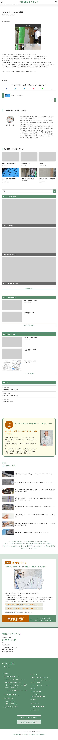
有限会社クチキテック (29, 2)
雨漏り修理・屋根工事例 (39, 696)
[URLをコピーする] (51, 88)
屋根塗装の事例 (37, 694)
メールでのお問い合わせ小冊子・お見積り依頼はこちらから (43, 619)
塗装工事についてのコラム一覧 (41, 685)
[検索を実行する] (54, 191)
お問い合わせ (35, 703)
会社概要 (39, 731)
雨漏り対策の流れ (10, 701)
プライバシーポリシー (37, 706)
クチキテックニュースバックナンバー (42, 680)
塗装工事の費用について (12, 687)
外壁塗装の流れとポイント (11, 676)
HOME (6, 673)
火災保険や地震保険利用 (11, 707)
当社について (35, 674)
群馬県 (5, 14)
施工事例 (33, 688)
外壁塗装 (9, 21)
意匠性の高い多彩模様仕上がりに (14, 682)
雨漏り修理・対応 (9, 698)
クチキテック (10, 125)
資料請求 (33, 699)
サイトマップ (35, 710)
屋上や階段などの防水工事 (11, 695)
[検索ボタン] (56, 2)
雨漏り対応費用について (12, 704)
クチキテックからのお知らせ (40, 677)
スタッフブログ (37, 682)
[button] (6, 88)
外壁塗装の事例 (37, 691)
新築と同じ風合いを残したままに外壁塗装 (16, 685)
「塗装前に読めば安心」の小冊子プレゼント (16, 690)
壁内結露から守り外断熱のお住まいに (15, 679)
